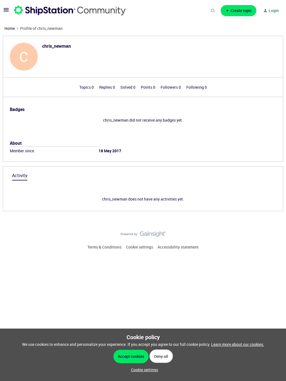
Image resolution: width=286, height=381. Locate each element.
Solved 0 (128, 87)
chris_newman (56, 46)
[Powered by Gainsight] (143, 235)
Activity (19, 175)
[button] (6, 11)
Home (9, 28)
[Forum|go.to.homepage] (70, 10)
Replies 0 (107, 87)
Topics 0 (87, 87)
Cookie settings (139, 247)
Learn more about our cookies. (237, 344)
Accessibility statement (178, 247)
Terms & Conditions (104, 247)
